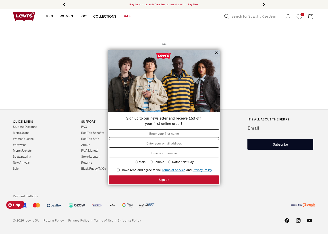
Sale (16, 168)
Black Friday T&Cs (93, 168)
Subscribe (280, 144)
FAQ (84, 126)
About (85, 145)
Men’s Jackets (22, 150)
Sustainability (22, 156)
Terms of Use (104, 220)
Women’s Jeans (23, 138)
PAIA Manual (89, 150)
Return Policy (54, 220)
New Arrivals (21, 162)
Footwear (19, 145)
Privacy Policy (78, 220)
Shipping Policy (129, 220)
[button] (49, 16)
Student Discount (25, 126)
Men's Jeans (21, 132)
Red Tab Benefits (92, 132)
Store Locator (90, 156)
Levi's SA (32, 220)
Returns (86, 162)
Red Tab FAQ (90, 138)
